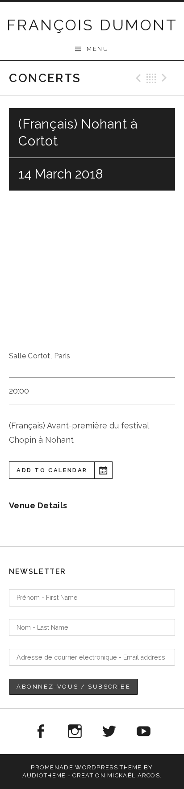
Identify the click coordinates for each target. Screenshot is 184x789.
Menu (98, 49)
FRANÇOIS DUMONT (92, 25)
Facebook (40, 731)
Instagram (74, 731)
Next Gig (166, 78)
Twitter (109, 731)
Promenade (52, 767)
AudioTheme (44, 775)
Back (151, 78)
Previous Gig (137, 78)
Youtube (144, 731)
